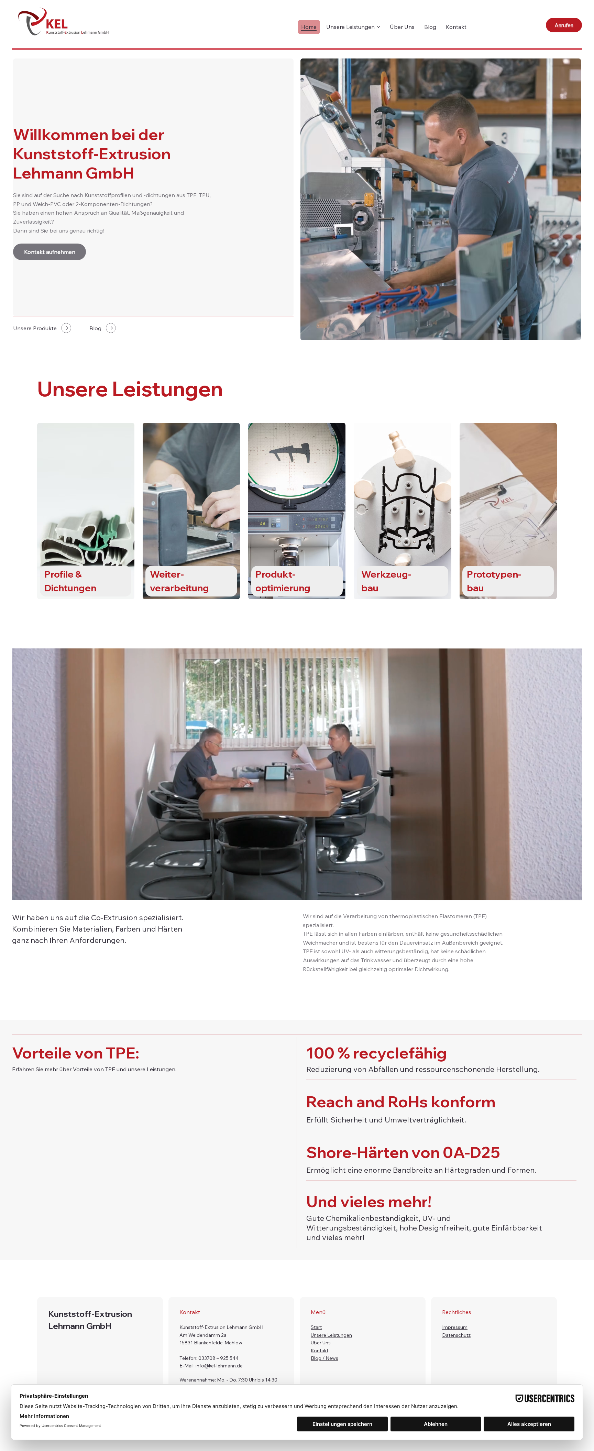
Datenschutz (456, 1335)
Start (316, 1327)
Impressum (455, 1327)
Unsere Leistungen (331, 1335)
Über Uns (321, 1343)
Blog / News (324, 1358)
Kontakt (319, 1350)
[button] (570, 892)
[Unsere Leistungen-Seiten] (378, 27)
